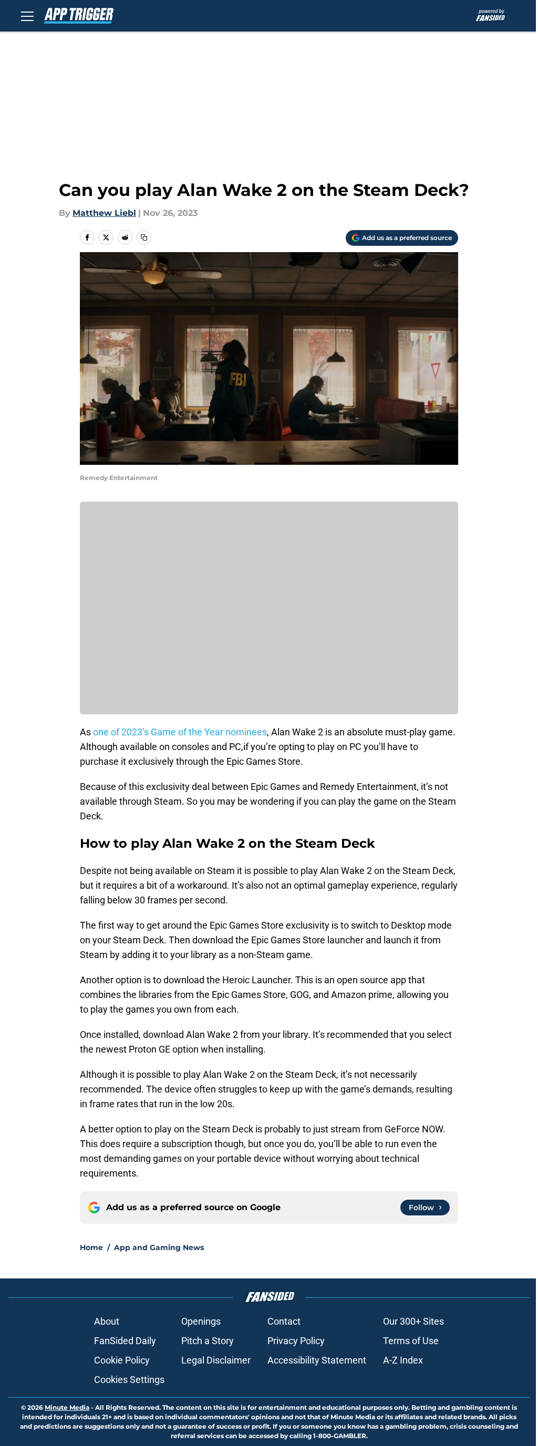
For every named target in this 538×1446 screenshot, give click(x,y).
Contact (284, 1321)
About (106, 1321)
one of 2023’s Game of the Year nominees (179, 731)
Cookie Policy (122, 1360)
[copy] (144, 237)
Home (91, 1247)
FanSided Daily (125, 1340)
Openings (201, 1321)
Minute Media (67, 1407)
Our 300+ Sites (413, 1321)
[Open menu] (27, 15)
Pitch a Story (207, 1340)
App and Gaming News (159, 1247)
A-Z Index (403, 1360)
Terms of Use (411, 1340)
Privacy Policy (296, 1340)
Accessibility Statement (316, 1360)
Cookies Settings (129, 1379)
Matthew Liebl (104, 213)
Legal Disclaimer (216, 1360)
